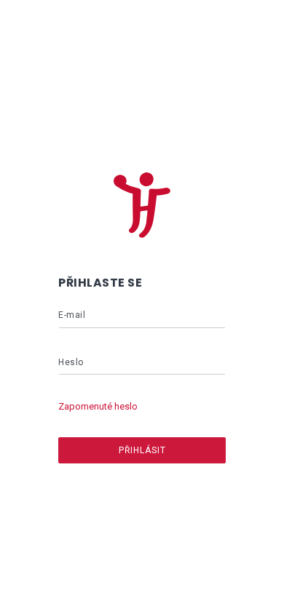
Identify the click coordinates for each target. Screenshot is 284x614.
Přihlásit (142, 450)
